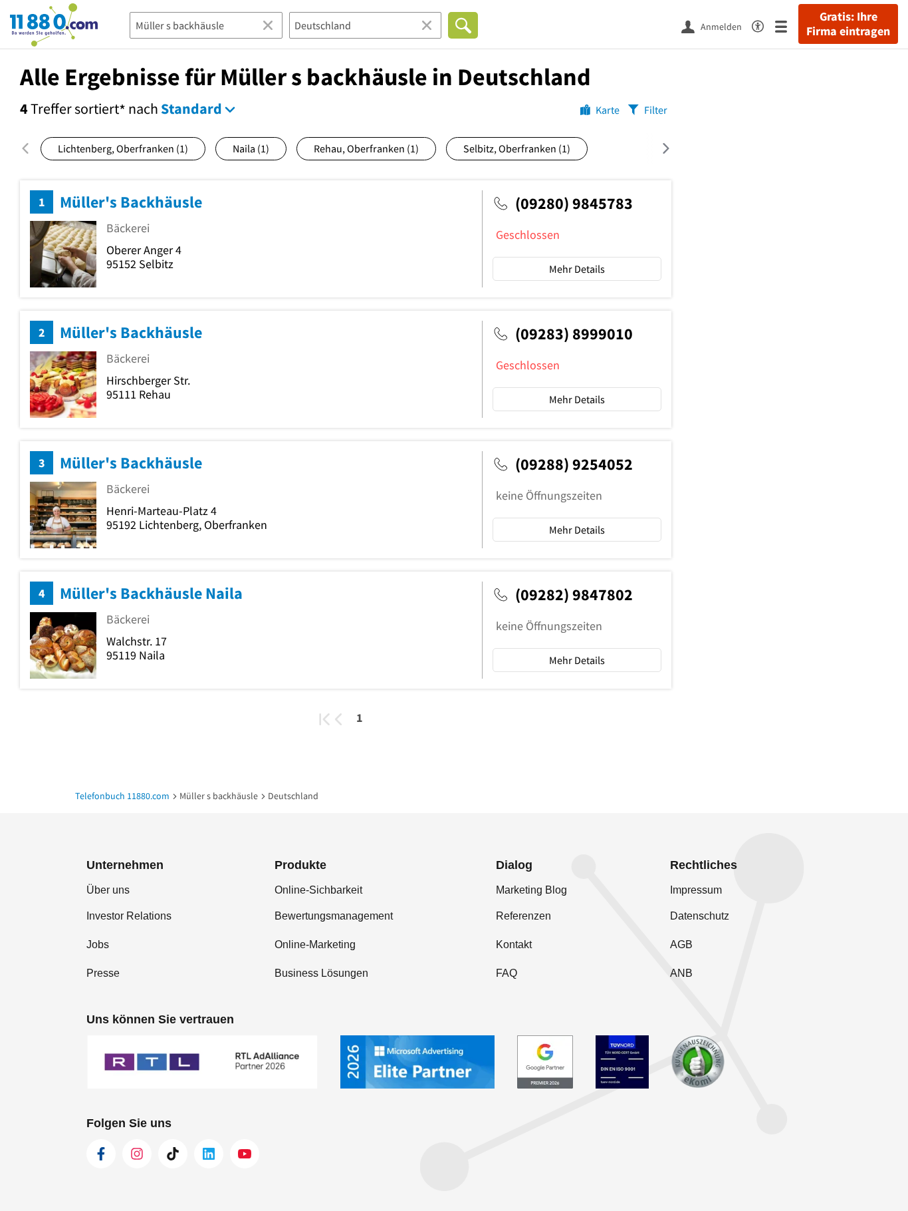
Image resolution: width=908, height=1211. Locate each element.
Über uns (108, 890)
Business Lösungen (321, 973)
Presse (103, 973)
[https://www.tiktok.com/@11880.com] (172, 1153)
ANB (681, 973)
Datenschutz (699, 916)
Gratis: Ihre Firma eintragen (848, 24)
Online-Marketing (315, 944)
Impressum (696, 890)
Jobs (97, 944)
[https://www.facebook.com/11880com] (101, 1153)
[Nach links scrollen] (30, 148)
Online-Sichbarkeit (318, 890)
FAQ (506, 973)
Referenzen (523, 916)
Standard (191, 108)
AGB (681, 944)
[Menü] (786, 25)
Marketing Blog (531, 890)
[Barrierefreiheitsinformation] (763, 24)
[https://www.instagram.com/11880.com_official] (137, 1153)
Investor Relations (128, 916)
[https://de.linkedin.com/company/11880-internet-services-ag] (208, 1153)
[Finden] (463, 25)
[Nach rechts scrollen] (657, 148)
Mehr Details (577, 268)
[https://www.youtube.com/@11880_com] (244, 1153)
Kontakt (514, 944)
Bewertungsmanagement (334, 916)
